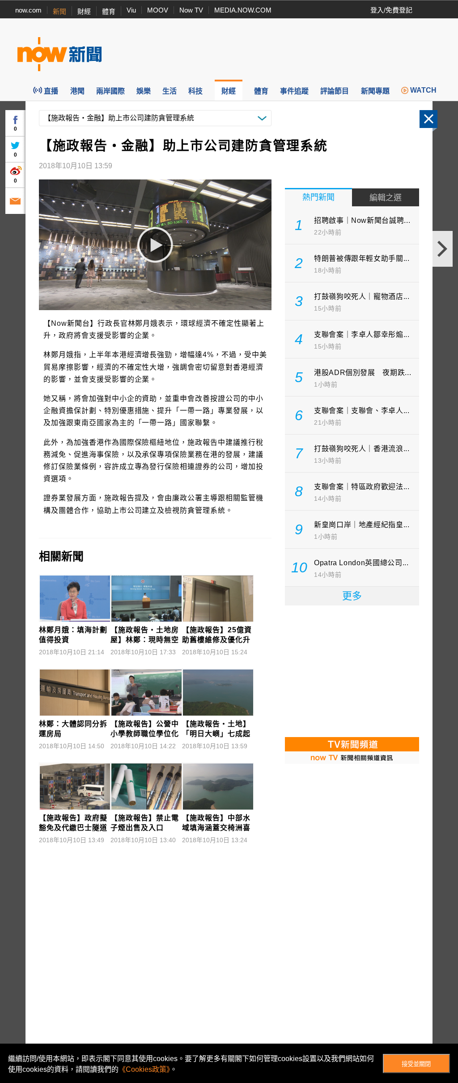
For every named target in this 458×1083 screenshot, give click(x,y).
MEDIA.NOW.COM (242, 10)
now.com (28, 10)
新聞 (59, 11)
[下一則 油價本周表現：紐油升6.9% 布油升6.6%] (443, 249)
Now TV (191, 10)
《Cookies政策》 (144, 1069)
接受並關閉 (416, 1064)
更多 (352, 595)
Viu (131, 10)
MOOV (157, 10)
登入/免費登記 (391, 10)
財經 (84, 11)
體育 (108, 11)
